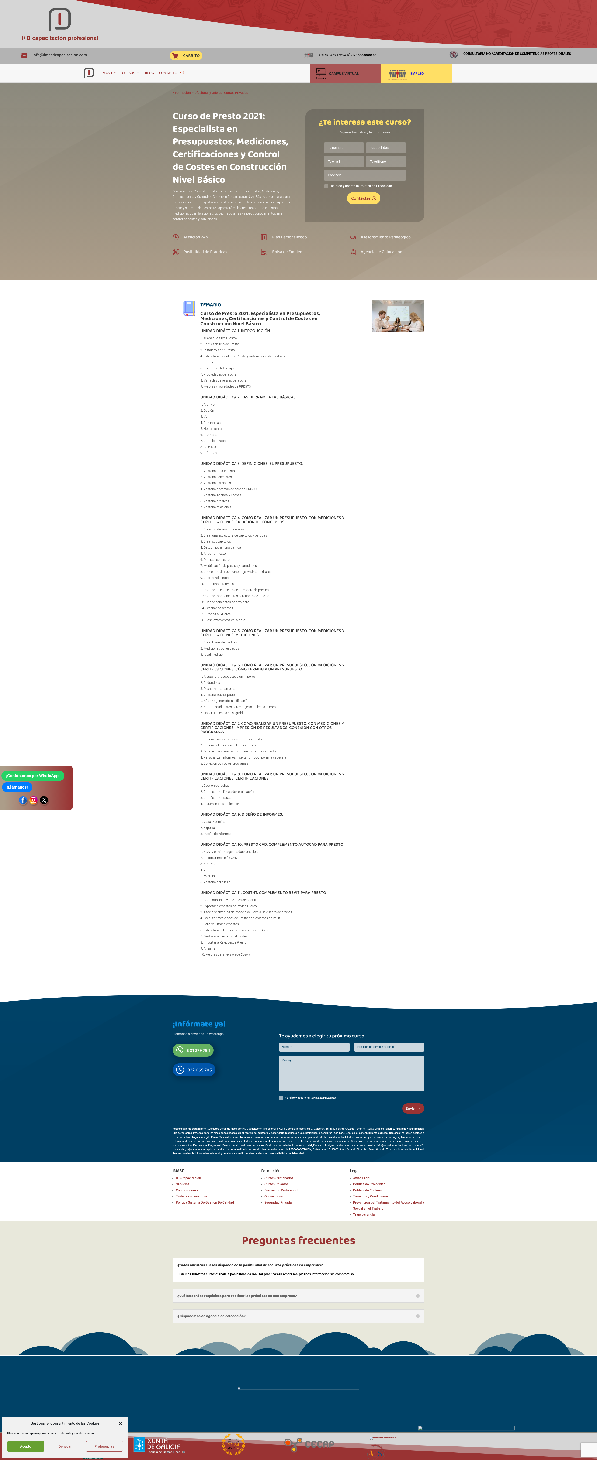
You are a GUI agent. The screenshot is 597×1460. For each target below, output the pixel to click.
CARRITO (191, 55)
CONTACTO (168, 72)
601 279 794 (198, 1050)
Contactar (361, 198)
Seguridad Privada (278, 1202)
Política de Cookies (367, 1190)
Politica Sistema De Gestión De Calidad (205, 1202)
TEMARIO (210, 304)
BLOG (149, 72)
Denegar (65, 1446)
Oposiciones (273, 1196)
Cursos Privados (236, 93)
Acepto (25, 1446)
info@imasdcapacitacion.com (59, 55)
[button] (120, 1423)
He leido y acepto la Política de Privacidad (361, 186)
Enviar (411, 1108)
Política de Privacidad (322, 1098)
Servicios (182, 1184)
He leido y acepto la (310, 1098)
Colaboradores (187, 1190)
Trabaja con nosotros (191, 1196)
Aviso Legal (361, 1178)
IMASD (106, 72)
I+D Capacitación (188, 1178)
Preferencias (104, 1446)
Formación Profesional (281, 1190)
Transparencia (364, 1214)
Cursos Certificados (278, 1178)
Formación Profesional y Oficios (198, 93)
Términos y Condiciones (371, 1196)
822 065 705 (199, 1069)
